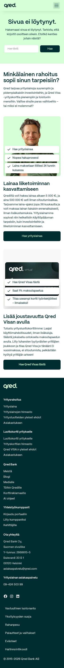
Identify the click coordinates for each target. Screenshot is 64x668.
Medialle (8, 482)
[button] (56, 5)
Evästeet (11, 641)
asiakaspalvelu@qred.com (20, 569)
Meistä (7, 471)
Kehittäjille (10, 525)
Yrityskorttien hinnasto (17, 444)
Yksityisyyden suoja (18, 617)
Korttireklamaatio (14, 493)
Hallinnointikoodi (16, 649)
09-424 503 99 (13, 584)
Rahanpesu (12, 625)
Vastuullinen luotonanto (20, 608)
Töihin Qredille (12, 488)
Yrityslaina (10, 406)
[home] (10, 5)
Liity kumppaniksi (14, 520)
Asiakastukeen (12, 423)
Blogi (6, 477)
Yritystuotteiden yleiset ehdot (22, 417)
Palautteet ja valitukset (20, 633)
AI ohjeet (9, 498)
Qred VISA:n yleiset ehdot (19, 449)
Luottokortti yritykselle (17, 438)
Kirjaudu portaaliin (15, 514)
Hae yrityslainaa (32, 236)
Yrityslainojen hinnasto (17, 412)
